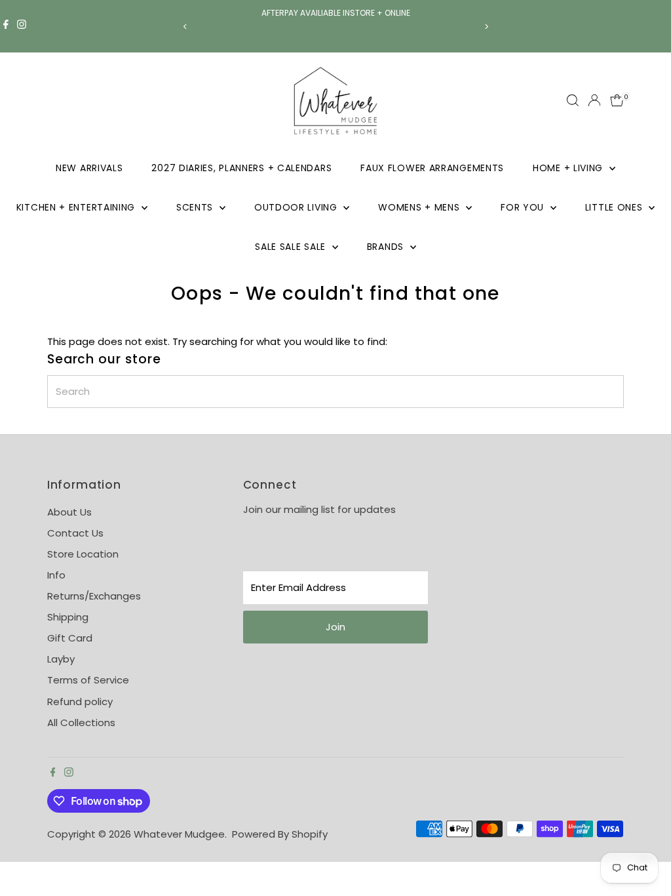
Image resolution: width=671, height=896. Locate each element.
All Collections (81, 722)
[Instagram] (21, 26)
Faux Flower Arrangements (432, 167)
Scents (196, 207)
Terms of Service (88, 680)
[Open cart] (617, 100)
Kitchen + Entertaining (77, 207)
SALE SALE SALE (292, 246)
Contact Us (75, 533)
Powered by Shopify (280, 834)
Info (56, 575)
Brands (387, 246)
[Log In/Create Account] (594, 100)
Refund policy (80, 701)
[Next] (486, 26)
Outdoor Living (297, 207)
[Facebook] (6, 26)
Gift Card (69, 638)
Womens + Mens (420, 207)
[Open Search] (573, 100)
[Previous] (185, 26)
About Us (69, 512)
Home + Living (569, 167)
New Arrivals (89, 167)
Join (335, 627)
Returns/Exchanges (94, 596)
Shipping (67, 617)
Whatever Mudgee (179, 834)
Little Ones (615, 207)
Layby (61, 659)
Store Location (83, 554)
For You (524, 207)
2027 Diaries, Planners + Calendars (241, 167)
